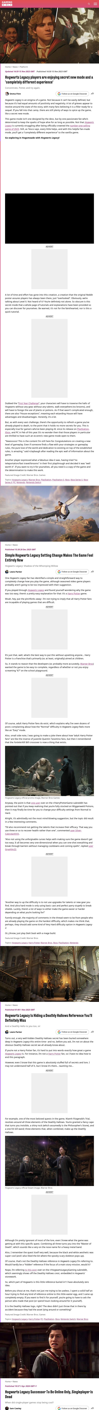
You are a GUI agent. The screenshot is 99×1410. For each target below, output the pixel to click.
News (15, 67)
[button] (92, 93)
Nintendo (21, 482)
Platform (24, 67)
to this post (31, 1269)
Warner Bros (34, 479)
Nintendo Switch (33, 482)
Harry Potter (73, 593)
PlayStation (83, 429)
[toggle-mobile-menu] (95, 4)
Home (8, 67)
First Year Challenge (28, 403)
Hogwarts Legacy (20, 479)
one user (35, 802)
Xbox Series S (77, 479)
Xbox (7, 432)
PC (14, 482)
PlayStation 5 (58, 479)
